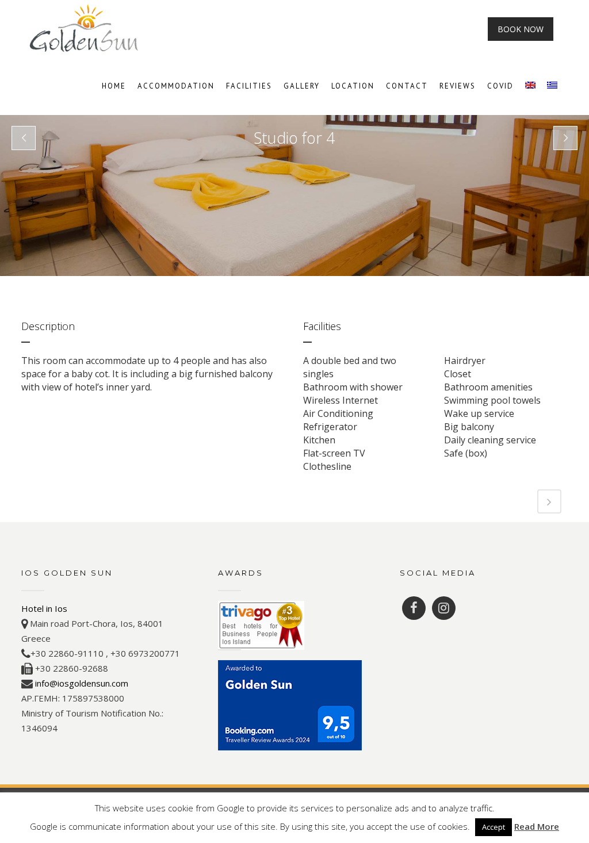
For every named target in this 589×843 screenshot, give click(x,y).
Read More (536, 826)
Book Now (521, 29)
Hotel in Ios (44, 608)
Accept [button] (493, 827)
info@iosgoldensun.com (81, 683)
